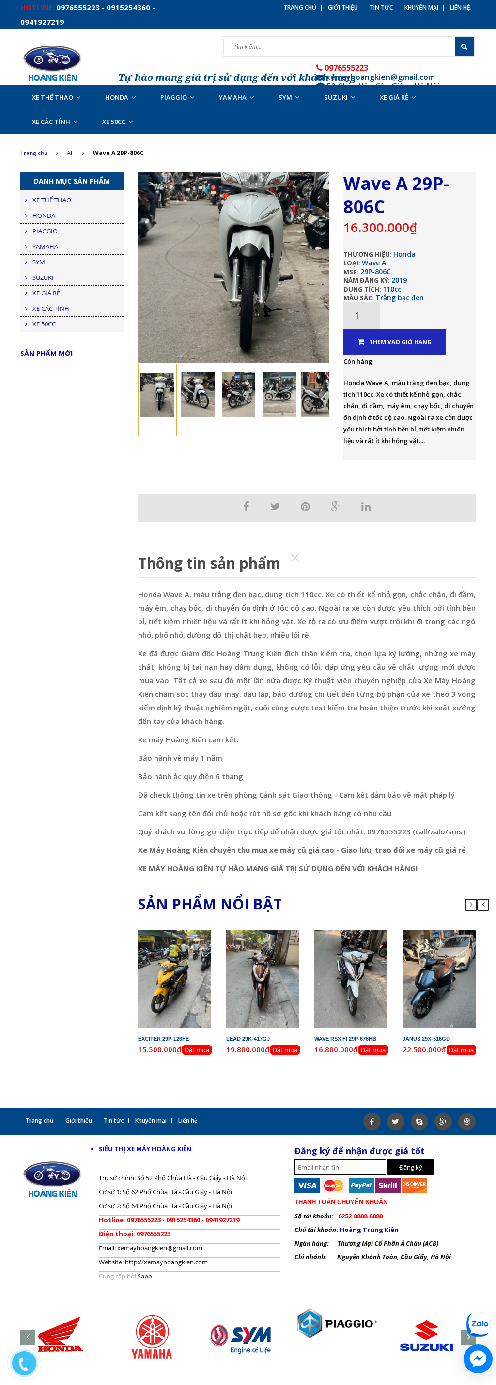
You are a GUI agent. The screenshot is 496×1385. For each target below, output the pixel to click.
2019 (399, 280)
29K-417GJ (271, 934)
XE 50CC (113, 121)
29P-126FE (183, 934)
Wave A (374, 262)
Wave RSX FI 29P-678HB (345, 1039)
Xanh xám (454, 960)
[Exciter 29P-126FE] (175, 978)
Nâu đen (277, 960)
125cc (280, 952)
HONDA (116, 97)
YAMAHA (233, 97)
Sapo (145, 1276)
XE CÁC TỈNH (51, 121)
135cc (192, 952)
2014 (285, 943)
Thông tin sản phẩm (209, 563)
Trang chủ (299, 8)
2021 (461, 943)
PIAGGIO (173, 97)
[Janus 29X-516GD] (439, 978)
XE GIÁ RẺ (394, 97)
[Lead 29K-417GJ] (263, 978)
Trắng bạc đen (399, 297)
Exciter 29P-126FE (163, 1039)
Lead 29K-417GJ (248, 1039)
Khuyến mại (421, 8)
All (70, 153)
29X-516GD (447, 934)
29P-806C (375, 271)
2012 (197, 943)
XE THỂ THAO (52, 97)
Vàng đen (189, 960)
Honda (404, 254)
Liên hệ (460, 8)
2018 (373, 943)
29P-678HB (359, 934)
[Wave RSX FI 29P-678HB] (351, 978)
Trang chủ (33, 153)
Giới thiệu (343, 8)
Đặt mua (197, 1050)
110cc (392, 288)
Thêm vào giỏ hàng (400, 342)
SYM (285, 97)
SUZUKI (336, 97)
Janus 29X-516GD (426, 1039)
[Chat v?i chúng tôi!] (478, 1358)
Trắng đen (366, 960)
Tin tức (381, 8)
